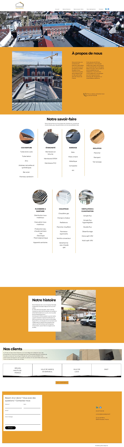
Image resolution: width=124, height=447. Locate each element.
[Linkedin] (106, 9)
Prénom (7, 404)
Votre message (9, 416)
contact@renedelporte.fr (103, 414)
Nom (25, 404)
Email (7, 410)
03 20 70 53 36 (93, 95)
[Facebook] (108, 9)
